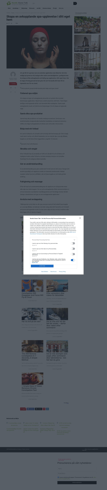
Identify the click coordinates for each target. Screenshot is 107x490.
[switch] (73, 243)
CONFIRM (42, 266)
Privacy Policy (62, 271)
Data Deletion (44, 271)
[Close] (80, 218)
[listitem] (53, 240)
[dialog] (53, 245)
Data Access (53, 271)
